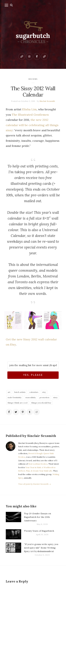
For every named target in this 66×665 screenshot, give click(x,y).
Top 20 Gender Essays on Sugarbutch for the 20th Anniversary (37, 517)
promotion (44, 397)
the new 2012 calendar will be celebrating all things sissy (32, 125)
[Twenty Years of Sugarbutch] (13, 534)
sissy (55, 397)
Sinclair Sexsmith (47, 101)
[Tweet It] (16, 412)
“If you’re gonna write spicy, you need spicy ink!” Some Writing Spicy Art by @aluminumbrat (41, 548)
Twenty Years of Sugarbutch (39, 530)
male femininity (14, 397)
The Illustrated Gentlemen (30, 114)
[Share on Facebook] (9, 412)
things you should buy (41, 403)
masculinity (30, 397)
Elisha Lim (29, 109)
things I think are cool (17, 403)
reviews (33, 79)
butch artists (19, 392)
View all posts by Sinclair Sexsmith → (34, 484)
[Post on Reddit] (36, 412)
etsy (44, 392)
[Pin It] (23, 412)
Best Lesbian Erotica (37, 464)
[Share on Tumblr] (29, 412)
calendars (33, 392)
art (9, 392)
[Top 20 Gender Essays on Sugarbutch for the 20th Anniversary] (13, 519)
